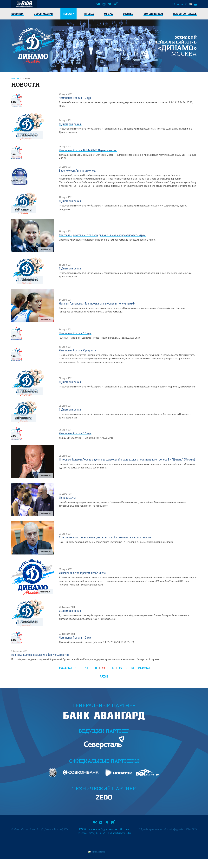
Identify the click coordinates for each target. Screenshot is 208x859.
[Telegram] (109, 4)
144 (95, 668)
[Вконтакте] (98, 4)
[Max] (104, 4)
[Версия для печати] (186, 4)
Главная (15, 78)
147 (120, 668)
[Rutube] (115, 4)
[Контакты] (174, 4)
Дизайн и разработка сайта (155, 829)
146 (112, 668)
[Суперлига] (24, 4)
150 (132, 668)
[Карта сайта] (178, 4)
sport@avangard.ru (122, 833)
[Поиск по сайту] (182, 4)
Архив (104, 676)
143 (86, 668)
